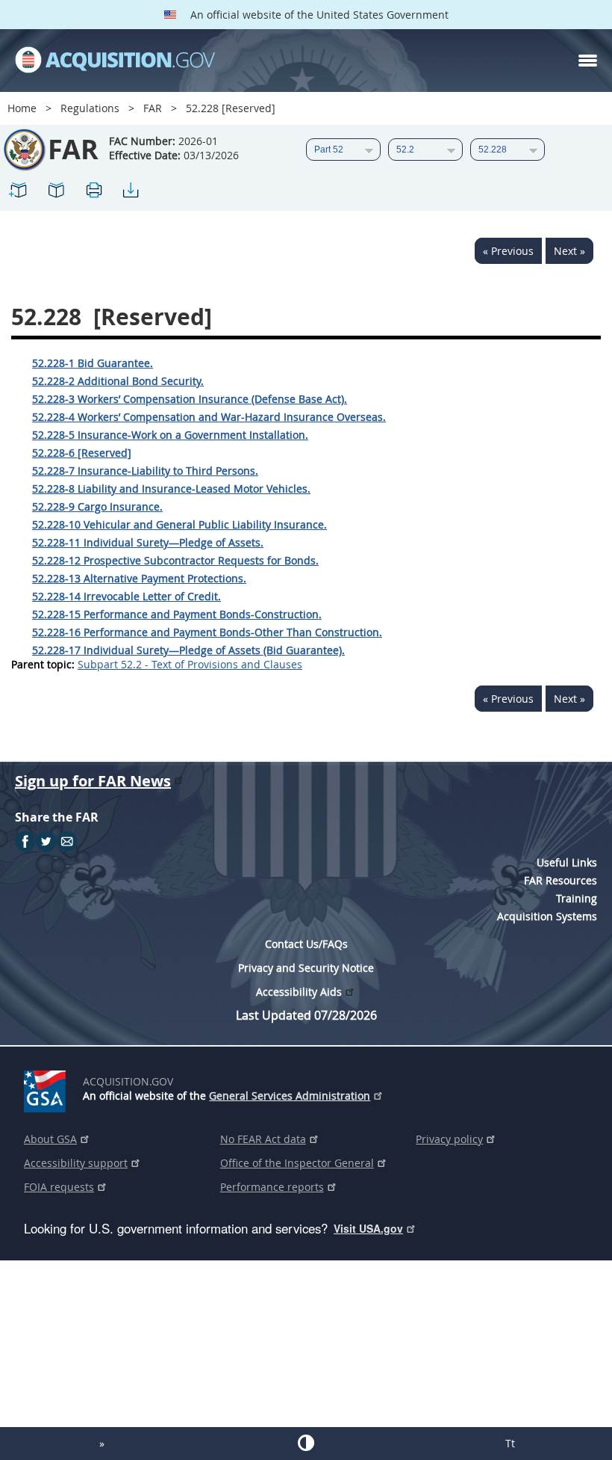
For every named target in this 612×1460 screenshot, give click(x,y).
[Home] (115, 60)
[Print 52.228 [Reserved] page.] (93, 192)
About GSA (50, 1139)
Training (576, 898)
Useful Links (567, 862)
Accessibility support (76, 1163)
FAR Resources (560, 880)
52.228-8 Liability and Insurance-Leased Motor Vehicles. (171, 488)
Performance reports (272, 1187)
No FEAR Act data (263, 1139)
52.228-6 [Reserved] (81, 453)
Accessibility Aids (299, 992)
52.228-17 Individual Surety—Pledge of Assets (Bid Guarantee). (188, 650)
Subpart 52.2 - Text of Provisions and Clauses (190, 664)
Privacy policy (449, 1139)
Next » (569, 251)
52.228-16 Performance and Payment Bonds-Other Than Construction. (207, 632)
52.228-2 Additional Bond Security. (118, 381)
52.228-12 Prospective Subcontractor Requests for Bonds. (175, 560)
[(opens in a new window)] (47, 1088)
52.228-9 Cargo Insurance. (97, 506)
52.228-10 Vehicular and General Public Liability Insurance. (179, 524)
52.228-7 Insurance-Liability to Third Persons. (145, 470)
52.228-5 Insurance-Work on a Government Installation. (170, 435)
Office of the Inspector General (297, 1163)
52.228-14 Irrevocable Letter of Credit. (126, 596)
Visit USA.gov (368, 1228)
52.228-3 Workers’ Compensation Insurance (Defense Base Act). (189, 399)
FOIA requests (59, 1187)
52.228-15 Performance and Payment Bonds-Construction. (177, 614)
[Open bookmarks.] (56, 192)
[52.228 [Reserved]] (18, 192)
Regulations (89, 108)
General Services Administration (289, 1095)
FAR (152, 108)
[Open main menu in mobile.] (587, 60)
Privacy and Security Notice (306, 968)
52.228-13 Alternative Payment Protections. (139, 578)
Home (22, 108)
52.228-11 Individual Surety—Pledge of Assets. (147, 542)
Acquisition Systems (547, 916)
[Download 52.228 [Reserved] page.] (130, 192)
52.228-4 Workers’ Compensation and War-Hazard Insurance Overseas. (209, 417)
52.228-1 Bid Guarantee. (92, 363)
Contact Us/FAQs (306, 944)
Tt (510, 1443)
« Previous (508, 251)
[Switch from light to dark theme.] (306, 1443)
